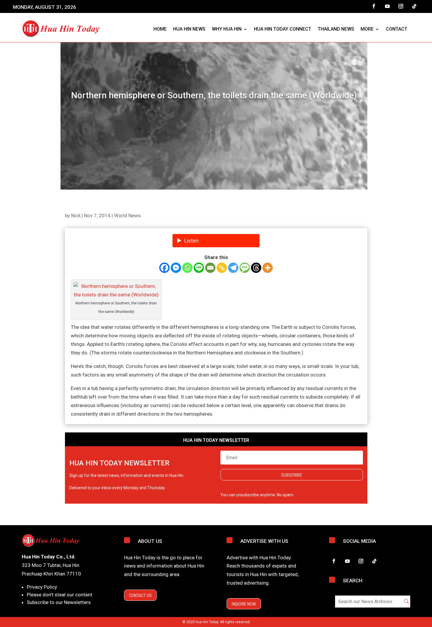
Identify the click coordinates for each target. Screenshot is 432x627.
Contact (396, 29)
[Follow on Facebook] (374, 6)
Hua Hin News (189, 29)
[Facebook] (164, 268)
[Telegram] (233, 268)
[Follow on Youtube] (387, 6)
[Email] (210, 268)
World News (127, 215)
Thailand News (336, 29)
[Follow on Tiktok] (414, 6)
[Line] (199, 268)
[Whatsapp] (187, 268)
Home (160, 29)
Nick (76, 215)
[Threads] (256, 268)
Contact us (140, 595)
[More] (267, 268)
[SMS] (245, 268)
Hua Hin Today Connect (282, 29)
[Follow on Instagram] (401, 6)
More (367, 29)
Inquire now (244, 603)
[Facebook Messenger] (176, 268)
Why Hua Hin (227, 29)
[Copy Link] (222, 268)
